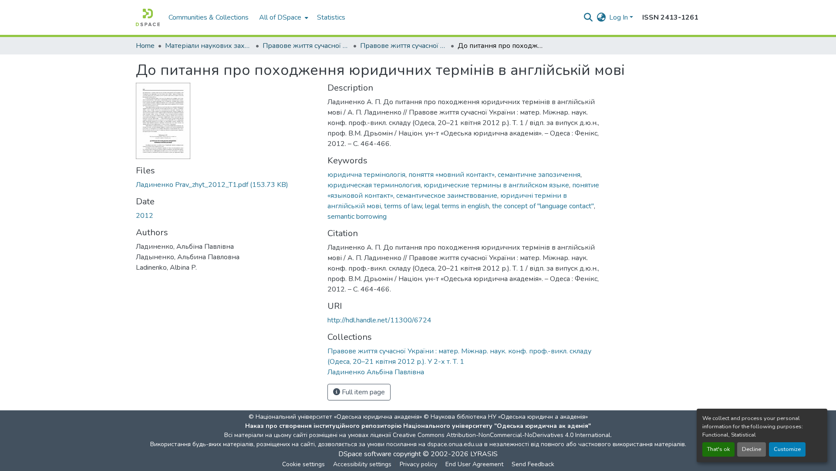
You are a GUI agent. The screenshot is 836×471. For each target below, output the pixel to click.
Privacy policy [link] (418, 464)
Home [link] (145, 46)
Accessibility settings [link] (362, 464)
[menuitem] (282, 17)
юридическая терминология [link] (374, 185)
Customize (787, 449)
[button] (148, 17)
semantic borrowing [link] (357, 216)
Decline (751, 449)
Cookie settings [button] (303, 464)
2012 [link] (144, 215)
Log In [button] (619, 17)
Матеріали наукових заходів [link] (208, 46)
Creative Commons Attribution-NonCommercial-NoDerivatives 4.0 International (501, 435)
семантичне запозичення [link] (539, 175)
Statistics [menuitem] (331, 17)
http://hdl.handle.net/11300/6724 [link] (379, 320)
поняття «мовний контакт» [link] (451, 175)
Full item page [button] (362, 392)
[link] (226, 185)
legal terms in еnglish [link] (457, 206)
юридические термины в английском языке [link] (496, 185)
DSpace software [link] (364, 454)
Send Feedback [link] (533, 464)
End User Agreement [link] (474, 464)
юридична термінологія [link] (366, 175)
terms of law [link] (403, 206)
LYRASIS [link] (484, 454)
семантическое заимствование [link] (446, 195)
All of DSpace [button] (280, 17)
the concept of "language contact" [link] (543, 206)
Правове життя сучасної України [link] (306, 46)
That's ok (718, 449)
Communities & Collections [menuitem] (209, 17)
